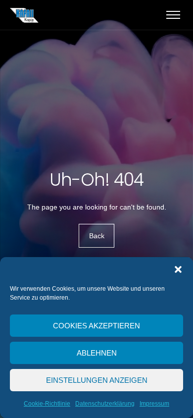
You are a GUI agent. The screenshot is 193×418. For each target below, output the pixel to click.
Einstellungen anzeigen (96, 380)
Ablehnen (97, 353)
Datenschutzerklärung (105, 403)
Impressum (154, 403)
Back (96, 236)
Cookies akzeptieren (96, 325)
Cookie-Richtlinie (47, 403)
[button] (178, 269)
